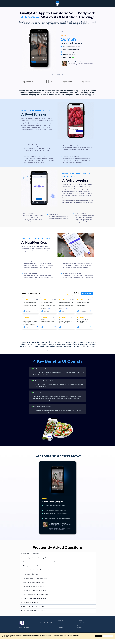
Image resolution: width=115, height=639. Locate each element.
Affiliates (79, 620)
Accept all (98, 636)
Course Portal (61, 625)
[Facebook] (51, 622)
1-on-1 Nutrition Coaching (64, 622)
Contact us (60, 627)
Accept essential (108, 636)
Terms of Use (80, 623)
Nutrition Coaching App (63, 623)
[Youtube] (47, 622)
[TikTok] (44, 622)
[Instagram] (41, 622)
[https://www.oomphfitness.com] (57, 3)
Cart (78, 625)
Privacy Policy (80, 622)
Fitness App (61, 620)
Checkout (79, 627)
